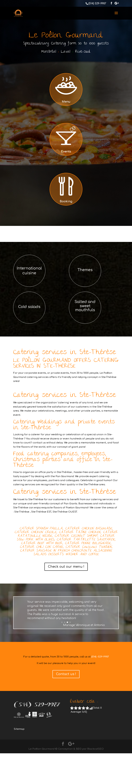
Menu (66, 101)
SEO (78, 749)
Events (66, 151)
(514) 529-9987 (97, 3)
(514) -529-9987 (100, 656)
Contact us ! (66, 674)
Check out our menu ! (66, 566)
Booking (66, 201)
